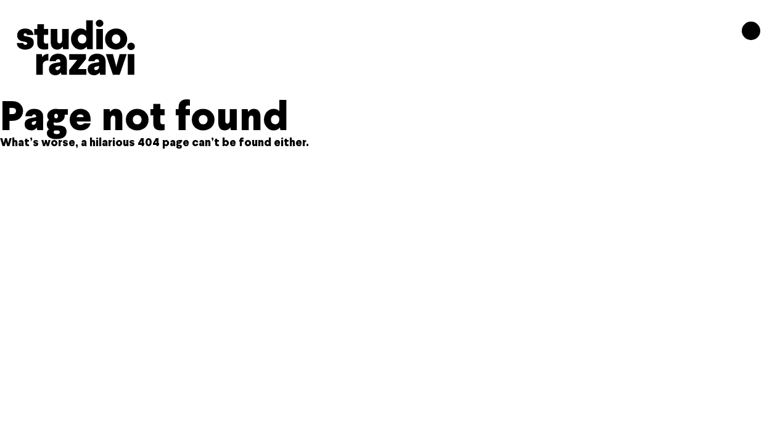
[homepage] (75, 47)
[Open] (751, 31)
